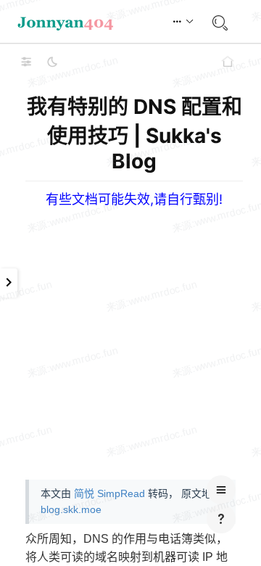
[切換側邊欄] (26, 62)
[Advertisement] (130, 338)
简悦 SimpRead (109, 493)
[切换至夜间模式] (52, 62)
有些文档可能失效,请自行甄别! (134, 199)
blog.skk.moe (71, 509)
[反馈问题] (221, 518)
